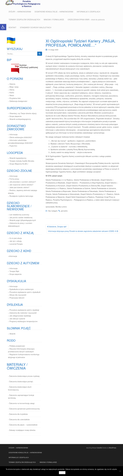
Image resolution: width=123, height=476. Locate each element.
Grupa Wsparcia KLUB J (18, 164)
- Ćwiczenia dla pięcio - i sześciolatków (22, 425)
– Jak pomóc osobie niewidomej (20, 217)
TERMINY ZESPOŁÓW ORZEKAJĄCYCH (24, 19)
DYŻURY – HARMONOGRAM (20, 11)
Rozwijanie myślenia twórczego (21, 196)
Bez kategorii (52, 211)
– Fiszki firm (12, 146)
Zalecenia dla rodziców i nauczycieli (23, 313)
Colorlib (99, 448)
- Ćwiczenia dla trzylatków (18, 414)
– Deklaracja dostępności (17, 101)
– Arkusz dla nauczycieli (17, 295)
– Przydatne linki (14, 98)
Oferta (11, 90)
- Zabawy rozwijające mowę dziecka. (22, 430)
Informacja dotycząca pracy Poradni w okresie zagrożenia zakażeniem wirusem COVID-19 (82, 231)
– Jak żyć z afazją (15, 241)
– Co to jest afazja (15, 238)
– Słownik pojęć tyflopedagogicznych (22, 220)
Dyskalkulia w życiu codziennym (21, 289)
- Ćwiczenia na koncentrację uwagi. (21, 403)
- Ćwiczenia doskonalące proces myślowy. (24, 376)
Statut (11, 95)
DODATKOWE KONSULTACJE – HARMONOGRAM (54, 11)
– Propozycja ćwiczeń (16, 298)
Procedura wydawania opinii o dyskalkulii (24, 292)
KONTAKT (12, 27)
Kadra (11, 92)
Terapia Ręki (14, 271)
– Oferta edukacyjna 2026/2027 (20, 137)
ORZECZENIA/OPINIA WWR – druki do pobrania (86, 19)
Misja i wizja (13, 87)
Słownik (12, 333)
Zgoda (62, 473)
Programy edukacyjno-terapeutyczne (23, 321)
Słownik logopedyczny (17, 158)
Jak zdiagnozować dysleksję (20, 315)
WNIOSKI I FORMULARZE (54, 19)
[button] (3, 27)
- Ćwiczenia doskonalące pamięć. (20, 381)
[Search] (39, 54)
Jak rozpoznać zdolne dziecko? (21, 184)
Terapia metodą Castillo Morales (21, 161)
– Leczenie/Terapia (15, 244)
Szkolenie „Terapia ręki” (57, 226)
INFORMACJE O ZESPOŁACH (88, 11)
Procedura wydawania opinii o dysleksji (24, 310)
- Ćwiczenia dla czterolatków (19, 419)
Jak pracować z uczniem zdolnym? (22, 182)
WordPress (112, 448)
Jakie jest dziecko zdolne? (19, 187)
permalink (64, 211)
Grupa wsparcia (15, 116)
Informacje (13, 134)
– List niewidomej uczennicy (18, 214)
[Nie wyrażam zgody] (120, 471)
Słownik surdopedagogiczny (20, 119)
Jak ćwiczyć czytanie (17, 318)
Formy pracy (14, 179)
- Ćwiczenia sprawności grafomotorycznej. (24, 408)
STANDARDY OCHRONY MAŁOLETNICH (35, 27)
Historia (12, 84)
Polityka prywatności (17, 346)
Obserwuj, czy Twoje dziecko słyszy (23, 113)
